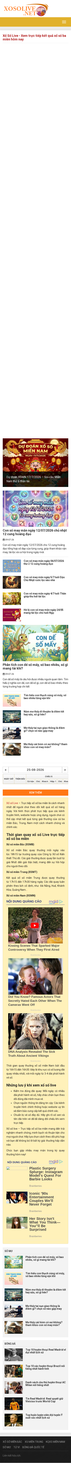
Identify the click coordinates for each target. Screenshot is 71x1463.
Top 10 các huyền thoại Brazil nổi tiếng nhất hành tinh (45, 1367)
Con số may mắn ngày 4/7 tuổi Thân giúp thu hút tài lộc (45, 595)
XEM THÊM (35, 792)
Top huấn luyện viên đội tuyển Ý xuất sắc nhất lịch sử (43, 1416)
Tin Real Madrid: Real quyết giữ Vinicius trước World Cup (44, 1400)
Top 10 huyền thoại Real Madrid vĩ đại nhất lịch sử (45, 1351)
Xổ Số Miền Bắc (12, 1441)
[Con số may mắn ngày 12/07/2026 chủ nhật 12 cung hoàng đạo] (35, 509)
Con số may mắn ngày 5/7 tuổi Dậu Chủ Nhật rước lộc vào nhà (44, 578)
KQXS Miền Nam (55, 1441)
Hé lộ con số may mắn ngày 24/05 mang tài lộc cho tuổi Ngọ (43, 611)
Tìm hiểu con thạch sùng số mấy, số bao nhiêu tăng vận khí (45, 696)
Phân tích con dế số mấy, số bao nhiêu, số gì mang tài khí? (35, 666)
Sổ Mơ (7, 1447)
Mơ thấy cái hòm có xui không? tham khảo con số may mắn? (45, 745)
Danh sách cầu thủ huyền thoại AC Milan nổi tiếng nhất (45, 1383)
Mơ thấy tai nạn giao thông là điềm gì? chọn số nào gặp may (44, 729)
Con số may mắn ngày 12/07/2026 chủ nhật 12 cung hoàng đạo (35, 532)
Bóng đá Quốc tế (33, 1447)
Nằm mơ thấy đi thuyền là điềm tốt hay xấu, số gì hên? (44, 713)
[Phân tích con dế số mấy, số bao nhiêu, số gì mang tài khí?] (35, 643)
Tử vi (16, 1447)
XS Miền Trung (34, 1441)
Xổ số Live (12, 803)
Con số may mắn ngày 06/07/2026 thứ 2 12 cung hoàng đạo (44, 562)
